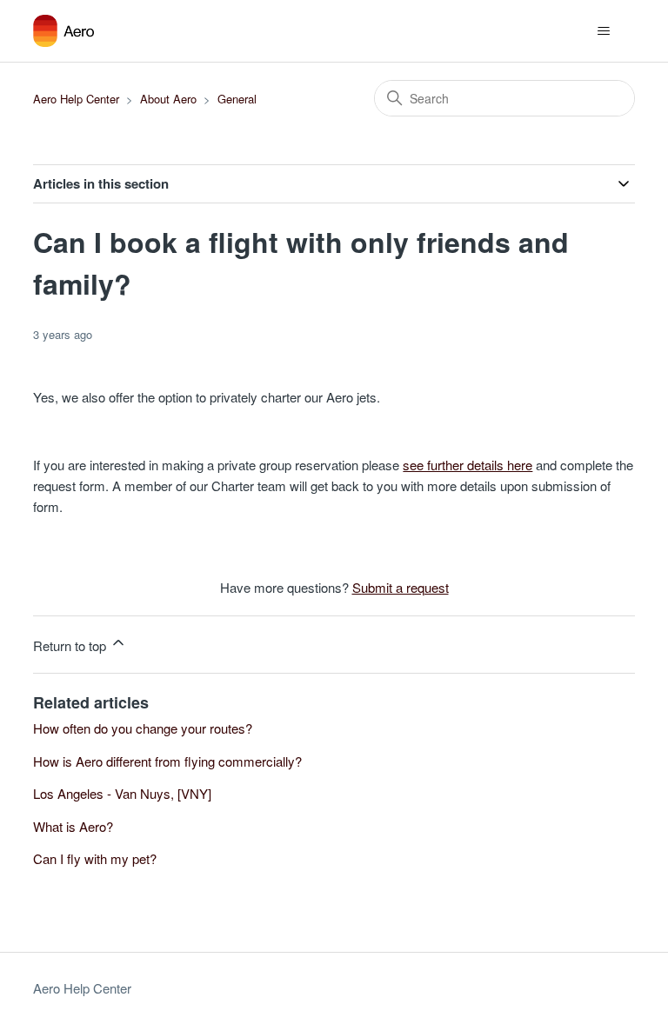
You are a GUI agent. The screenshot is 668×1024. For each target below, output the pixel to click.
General (237, 98)
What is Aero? (73, 826)
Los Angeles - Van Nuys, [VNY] (122, 793)
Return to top (71, 645)
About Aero (168, 98)
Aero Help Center (76, 98)
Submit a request (400, 587)
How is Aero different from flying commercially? (167, 761)
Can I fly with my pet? (95, 858)
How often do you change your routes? (142, 728)
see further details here (467, 464)
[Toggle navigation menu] (604, 31)
